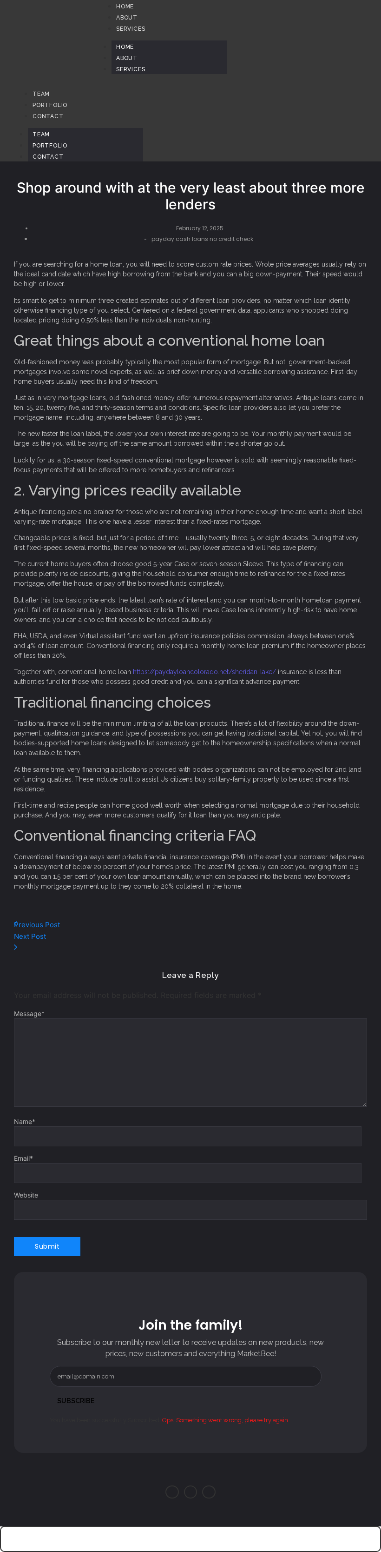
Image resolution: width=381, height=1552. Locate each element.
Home (125, 47)
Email (23, 1158)
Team (41, 134)
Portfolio (50, 145)
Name (24, 1121)
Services (130, 69)
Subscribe (75, 1401)
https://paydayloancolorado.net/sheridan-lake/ (204, 672)
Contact (48, 157)
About (127, 58)
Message (29, 1013)
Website (26, 1195)
